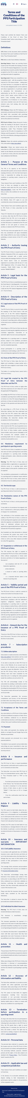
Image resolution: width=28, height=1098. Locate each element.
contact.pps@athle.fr (11, 1034)
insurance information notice (10, 871)
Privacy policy (10, 1094)
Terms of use (14, 1088)
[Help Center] (13, 4)
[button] (17, 4)
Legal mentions (17, 1094)
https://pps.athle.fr (16, 143)
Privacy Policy (13, 1055)
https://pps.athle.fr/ (6, 189)
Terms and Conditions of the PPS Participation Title (13, 1091)
